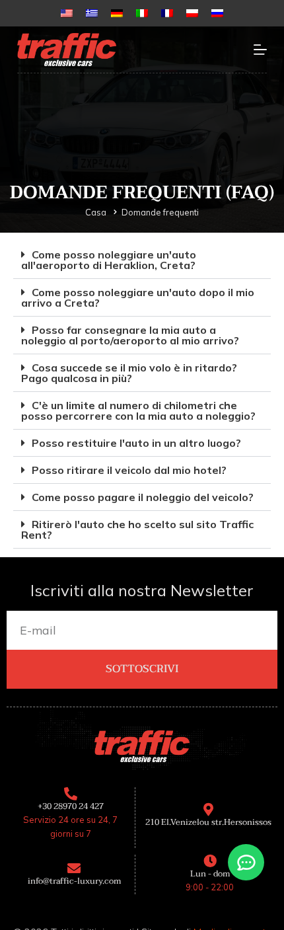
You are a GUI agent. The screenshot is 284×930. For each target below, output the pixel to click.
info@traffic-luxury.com (74, 881)
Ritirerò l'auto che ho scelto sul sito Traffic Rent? (137, 529)
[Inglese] (67, 13)
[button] (142, 260)
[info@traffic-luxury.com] (74, 868)
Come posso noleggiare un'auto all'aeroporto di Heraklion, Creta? (108, 260)
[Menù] (260, 49)
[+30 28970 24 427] (70, 793)
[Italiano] (142, 13)
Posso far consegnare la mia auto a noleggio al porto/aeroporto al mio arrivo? (130, 335)
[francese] (167, 13)
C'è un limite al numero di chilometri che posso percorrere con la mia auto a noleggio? (138, 410)
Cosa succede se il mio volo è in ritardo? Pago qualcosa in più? (129, 373)
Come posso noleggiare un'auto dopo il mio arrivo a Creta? (137, 297)
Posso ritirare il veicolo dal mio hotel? (129, 470)
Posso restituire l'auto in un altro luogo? (136, 442)
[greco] (92, 13)
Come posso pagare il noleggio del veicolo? (143, 497)
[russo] (217, 13)
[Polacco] (192, 13)
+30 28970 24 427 (71, 806)
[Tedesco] (117, 13)
